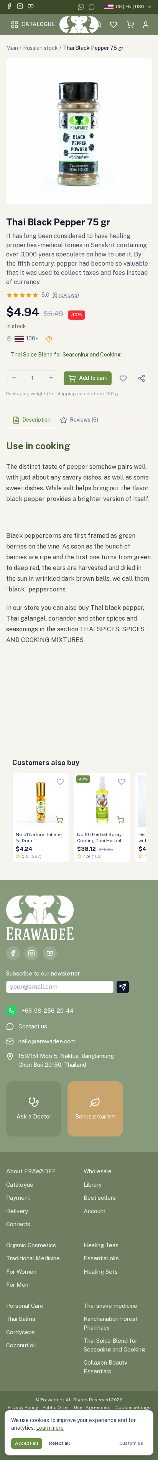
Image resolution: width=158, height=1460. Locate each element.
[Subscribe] (123, 987)
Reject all (59, 1443)
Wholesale (98, 1171)
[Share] (141, 378)
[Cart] (130, 24)
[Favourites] (113, 24)
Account (95, 1211)
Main (12, 48)
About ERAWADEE (31, 1171)
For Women (21, 1271)
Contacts (18, 1224)
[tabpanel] (79, 585)
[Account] (146, 24)
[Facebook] (9, 7)
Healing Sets (101, 1271)
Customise (131, 1443)
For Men (17, 1284)
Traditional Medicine (33, 1258)
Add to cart (93, 378)
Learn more (50, 1428)
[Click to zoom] (79, 131)
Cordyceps (20, 1332)
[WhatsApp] (81, 7)
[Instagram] (20, 7)
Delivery (17, 1211)
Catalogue (38, 24)
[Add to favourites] (60, 781)
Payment (18, 1197)
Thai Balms (20, 1318)
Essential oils (101, 1258)
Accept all (26, 1443)
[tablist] (79, 420)
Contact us (32, 1026)
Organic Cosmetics (31, 1245)
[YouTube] (31, 7)
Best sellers (100, 1197)
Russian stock (40, 48)
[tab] (31, 420)
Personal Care (24, 1305)
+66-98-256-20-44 (47, 1010)
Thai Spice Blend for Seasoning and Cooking (66, 354)
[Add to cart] (59, 820)
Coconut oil (21, 1345)
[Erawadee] (79, 24)
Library (93, 1184)
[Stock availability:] (49, 339)
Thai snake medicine (110, 1305)
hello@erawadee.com (47, 1041)
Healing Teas (101, 1245)
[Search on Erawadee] (98, 24)
